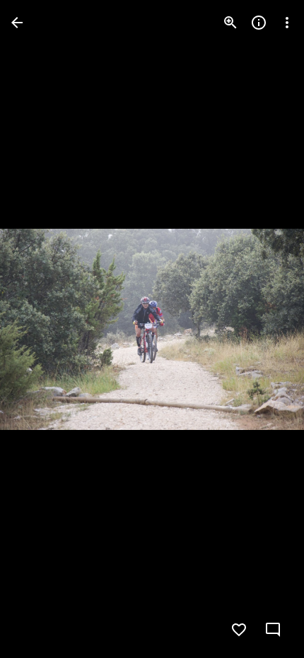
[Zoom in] (230, 22)
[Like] (238, 629)
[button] (39, 329)
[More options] (287, 22)
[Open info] (259, 22)
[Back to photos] (17, 23)
